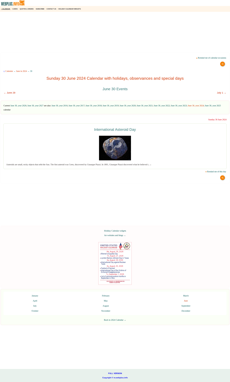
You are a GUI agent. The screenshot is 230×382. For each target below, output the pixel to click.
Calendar (9, 71)
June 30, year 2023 (179, 105)
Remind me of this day (216, 171)
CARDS (14, 9)
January (35, 296)
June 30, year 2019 (111, 105)
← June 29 (9, 92)
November (105, 311)
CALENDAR (6, 9)
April (35, 301)
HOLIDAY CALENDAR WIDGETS (69, 9)
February (106, 296)
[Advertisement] (80, 33)
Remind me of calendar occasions (211, 58)
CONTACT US (51, 9)
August (106, 306)
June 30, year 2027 (35, 105)
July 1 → (221, 92)
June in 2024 (21, 71)
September (185, 306)
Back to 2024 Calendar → (115, 320)
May (106, 301)
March (186, 296)
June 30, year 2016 (59, 105)
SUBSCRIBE (40, 9)
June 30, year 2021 (145, 105)
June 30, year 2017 (77, 105)
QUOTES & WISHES (26, 9)
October (35, 311)
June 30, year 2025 (213, 105)
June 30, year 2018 (94, 105)
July (35, 306)
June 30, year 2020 (128, 105)
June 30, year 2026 (18, 105)
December (186, 311)
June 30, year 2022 (162, 105)
